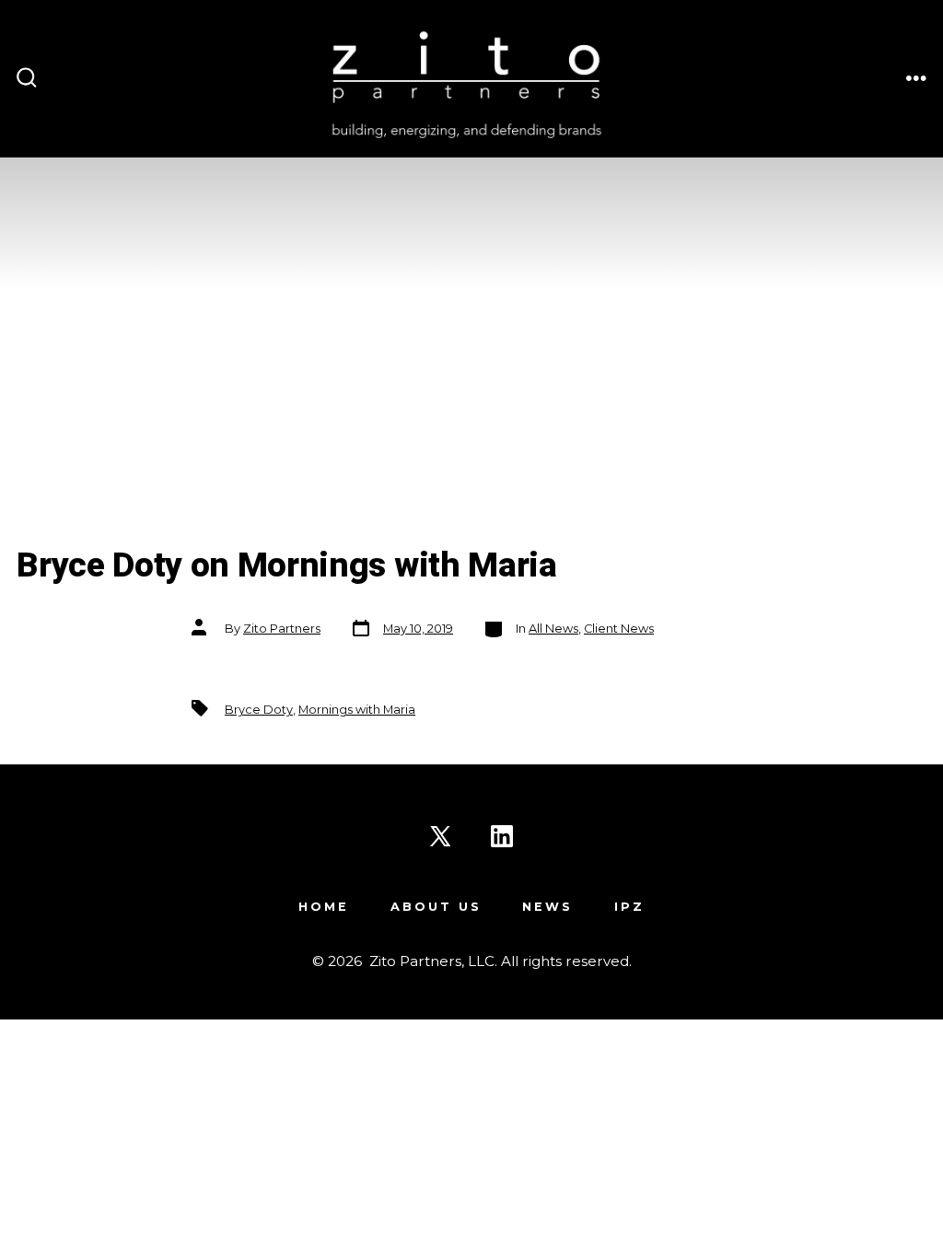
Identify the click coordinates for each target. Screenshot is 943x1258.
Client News (619, 628)
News (547, 907)
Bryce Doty (259, 709)
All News (553, 628)
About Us (436, 907)
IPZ (629, 907)
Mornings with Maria (356, 709)
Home (323, 907)
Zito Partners (281, 628)
